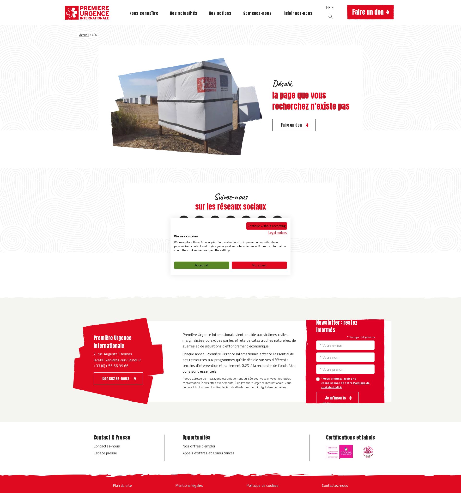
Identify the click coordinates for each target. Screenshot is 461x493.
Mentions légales (189, 485)
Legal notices (277, 232)
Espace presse (105, 453)
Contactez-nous (107, 446)
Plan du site (122, 485)
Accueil (84, 34)
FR (329, 7)
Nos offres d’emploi (198, 446)
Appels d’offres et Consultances (208, 453)
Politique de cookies (262, 485)
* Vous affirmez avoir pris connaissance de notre (345, 382)
